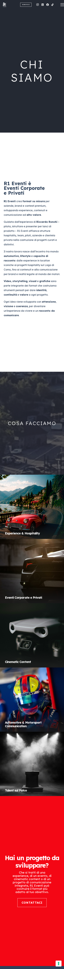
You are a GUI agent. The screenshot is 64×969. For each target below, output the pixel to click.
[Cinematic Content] (32, 635)
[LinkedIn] (42, 4)
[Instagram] (37, 4)
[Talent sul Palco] (32, 764)
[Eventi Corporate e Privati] (32, 571)
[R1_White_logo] (9, 4)
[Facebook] (47, 4)
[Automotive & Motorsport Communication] (32, 699)
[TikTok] (52, 4)
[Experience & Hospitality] (32, 507)
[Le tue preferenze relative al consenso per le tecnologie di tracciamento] (59, 964)
